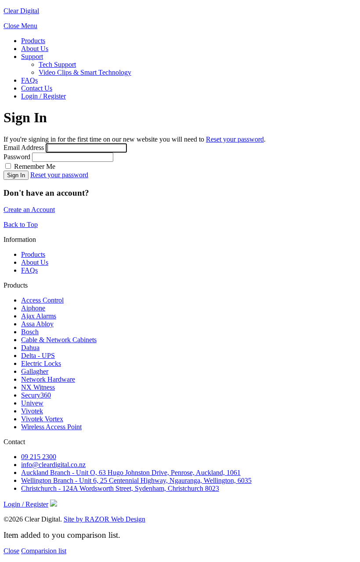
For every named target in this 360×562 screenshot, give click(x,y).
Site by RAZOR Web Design (104, 519)
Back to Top (21, 224)
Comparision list (43, 551)
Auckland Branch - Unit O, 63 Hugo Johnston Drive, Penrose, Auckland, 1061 (131, 472)
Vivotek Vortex (42, 419)
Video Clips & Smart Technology (85, 72)
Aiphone (33, 308)
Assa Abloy (37, 324)
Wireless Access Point (51, 427)
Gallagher (34, 371)
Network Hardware (48, 379)
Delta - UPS (38, 355)
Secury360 (36, 395)
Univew (32, 403)
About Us (34, 48)
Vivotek (32, 411)
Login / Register (43, 96)
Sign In (16, 175)
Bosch (30, 332)
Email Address (24, 147)
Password (17, 157)
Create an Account (29, 209)
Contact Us (36, 88)
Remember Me (33, 166)
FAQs (29, 80)
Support (32, 56)
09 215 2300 (38, 456)
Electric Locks (41, 363)
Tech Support (57, 64)
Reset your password (235, 139)
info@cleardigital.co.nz (53, 464)
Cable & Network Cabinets (59, 339)
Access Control (42, 300)
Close (11, 551)
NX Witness (38, 387)
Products (33, 40)
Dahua (30, 347)
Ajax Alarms (38, 316)
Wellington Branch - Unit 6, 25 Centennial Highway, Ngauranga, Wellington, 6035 (136, 480)
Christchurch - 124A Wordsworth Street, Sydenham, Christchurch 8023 (120, 488)
